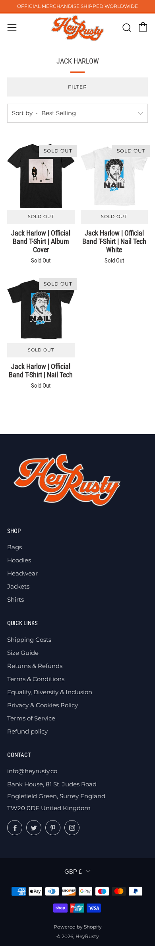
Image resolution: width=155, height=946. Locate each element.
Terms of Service (31, 718)
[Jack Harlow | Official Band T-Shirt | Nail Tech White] (114, 176)
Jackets (18, 586)
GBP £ (73, 871)
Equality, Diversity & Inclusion (49, 692)
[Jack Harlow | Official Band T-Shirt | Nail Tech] (41, 309)
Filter (77, 87)
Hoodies (19, 560)
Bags (14, 547)
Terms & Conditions (35, 679)
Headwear (22, 573)
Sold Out (41, 216)
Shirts (15, 599)
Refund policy (27, 731)
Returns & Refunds (34, 666)
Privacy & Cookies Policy (42, 705)
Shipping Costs (29, 639)
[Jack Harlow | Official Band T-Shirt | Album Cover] (41, 176)
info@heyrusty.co (32, 771)
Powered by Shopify (78, 927)
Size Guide (23, 652)
